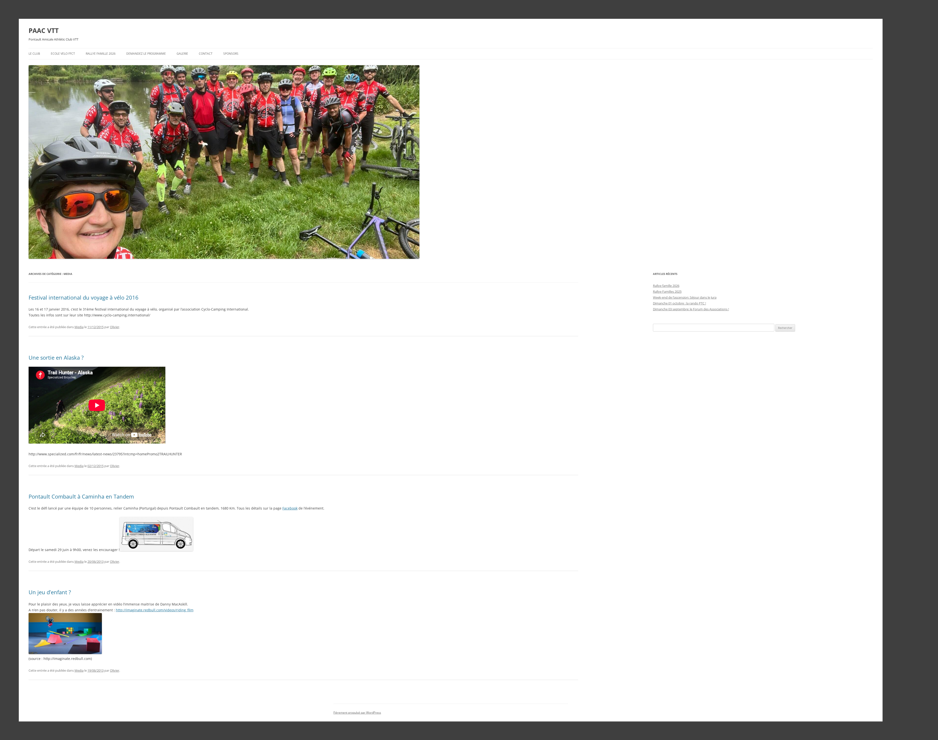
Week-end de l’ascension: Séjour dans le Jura (684, 297)
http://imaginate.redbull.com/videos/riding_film (154, 610)
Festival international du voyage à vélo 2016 (84, 297)
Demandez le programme (146, 54)
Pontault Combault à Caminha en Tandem (81, 496)
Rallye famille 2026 (101, 54)
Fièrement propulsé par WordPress (357, 712)
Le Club (34, 54)
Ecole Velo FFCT (63, 54)
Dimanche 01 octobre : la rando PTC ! (679, 303)
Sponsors (230, 54)
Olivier (114, 327)
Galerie (182, 54)
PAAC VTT (44, 30)
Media (79, 327)
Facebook (290, 508)
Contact (206, 54)
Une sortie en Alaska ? (56, 357)
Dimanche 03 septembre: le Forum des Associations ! (691, 309)
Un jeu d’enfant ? (50, 592)
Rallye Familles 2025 (667, 291)
